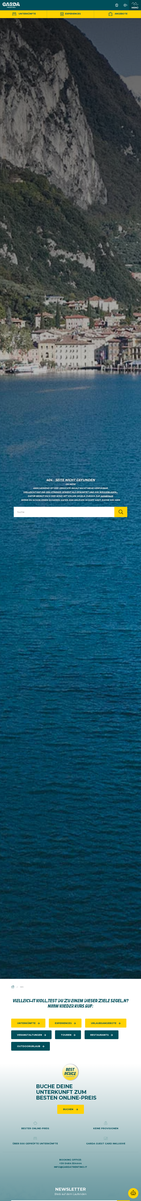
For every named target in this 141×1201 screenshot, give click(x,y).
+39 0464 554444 (70, 1163)
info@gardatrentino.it (70, 1167)
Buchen (68, 1109)
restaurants (99, 1034)
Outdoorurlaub (28, 1046)
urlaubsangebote (103, 1023)
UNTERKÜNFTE (26, 1023)
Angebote (120, 13)
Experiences (73, 13)
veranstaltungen (29, 1034)
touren (66, 1034)
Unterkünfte (27, 13)
